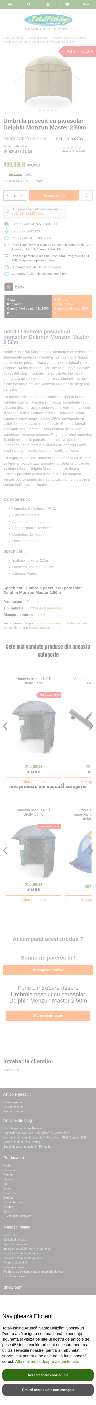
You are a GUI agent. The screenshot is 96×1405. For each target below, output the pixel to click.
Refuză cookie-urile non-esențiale (48, 1390)
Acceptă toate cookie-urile (48, 1375)
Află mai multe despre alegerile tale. (47, 1361)
